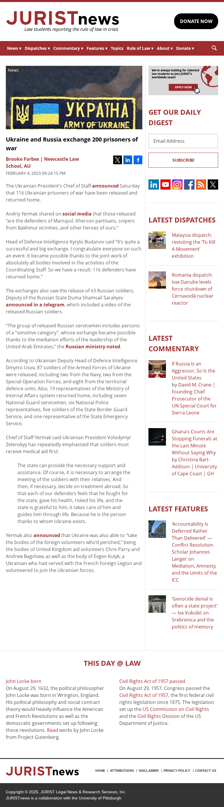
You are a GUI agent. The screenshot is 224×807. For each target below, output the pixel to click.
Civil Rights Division (158, 716)
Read (52, 730)
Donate (185, 48)
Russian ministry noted (93, 346)
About (165, 48)
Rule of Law (140, 48)
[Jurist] (63, 21)
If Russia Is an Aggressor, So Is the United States (193, 371)
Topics (117, 48)
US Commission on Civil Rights (176, 709)
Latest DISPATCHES (182, 220)
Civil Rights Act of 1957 (143, 695)
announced (105, 186)
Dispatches (37, 48)
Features (97, 48)
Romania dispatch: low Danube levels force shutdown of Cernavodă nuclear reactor (193, 289)
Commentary (68, 48)
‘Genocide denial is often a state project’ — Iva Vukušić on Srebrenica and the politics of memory (194, 613)
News (14, 48)
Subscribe (183, 160)
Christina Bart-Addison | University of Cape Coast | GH (194, 466)
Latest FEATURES (178, 508)
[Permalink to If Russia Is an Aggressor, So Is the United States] (157, 369)
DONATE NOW (196, 21)
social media (77, 214)
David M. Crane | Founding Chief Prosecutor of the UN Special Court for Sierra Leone (194, 399)
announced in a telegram (35, 304)
